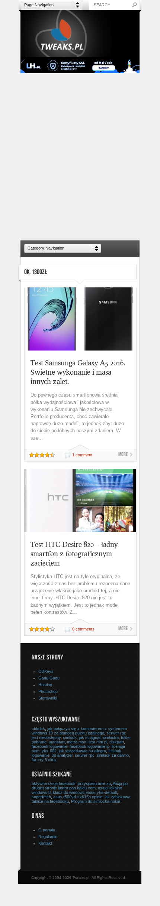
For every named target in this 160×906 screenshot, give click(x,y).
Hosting (45, 684)
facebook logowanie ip (89, 746)
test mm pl (98, 742)
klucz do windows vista (74, 792)
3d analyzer (62, 755)
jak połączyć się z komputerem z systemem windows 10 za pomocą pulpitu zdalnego (79, 730)
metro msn (76, 742)
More (123, 454)
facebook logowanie (49, 746)
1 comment (82, 455)
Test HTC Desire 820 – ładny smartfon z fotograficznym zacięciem (74, 553)
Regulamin (47, 836)
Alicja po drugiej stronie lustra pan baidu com (80, 785)
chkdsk (38, 728)
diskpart (116, 742)
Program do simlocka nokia (95, 801)
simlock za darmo (113, 755)
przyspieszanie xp (94, 783)
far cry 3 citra (44, 759)
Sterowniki (47, 698)
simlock (70, 737)
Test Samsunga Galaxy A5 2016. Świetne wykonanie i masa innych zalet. (78, 371)
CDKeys (46, 671)
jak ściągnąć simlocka (99, 737)
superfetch (41, 797)
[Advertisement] (80, 157)
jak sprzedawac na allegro (82, 751)
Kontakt (45, 843)
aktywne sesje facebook (54, 783)
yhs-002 (49, 751)
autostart (57, 742)
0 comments (83, 629)
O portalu (46, 830)
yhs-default (107, 792)
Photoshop (48, 691)
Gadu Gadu (49, 678)
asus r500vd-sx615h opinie (77, 797)
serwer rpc (85, 755)
